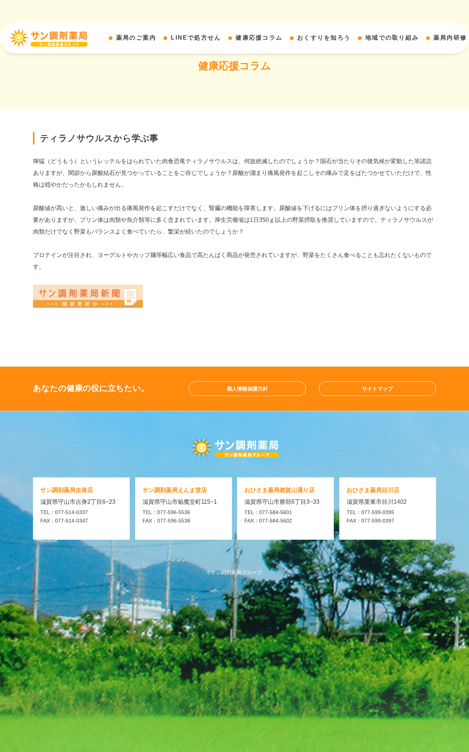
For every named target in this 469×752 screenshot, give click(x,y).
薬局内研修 (450, 37)
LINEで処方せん (196, 37)
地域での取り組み (392, 37)
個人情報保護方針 (247, 389)
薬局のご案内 (136, 37)
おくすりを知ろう (324, 37)
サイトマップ (377, 389)
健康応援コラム (259, 37)
